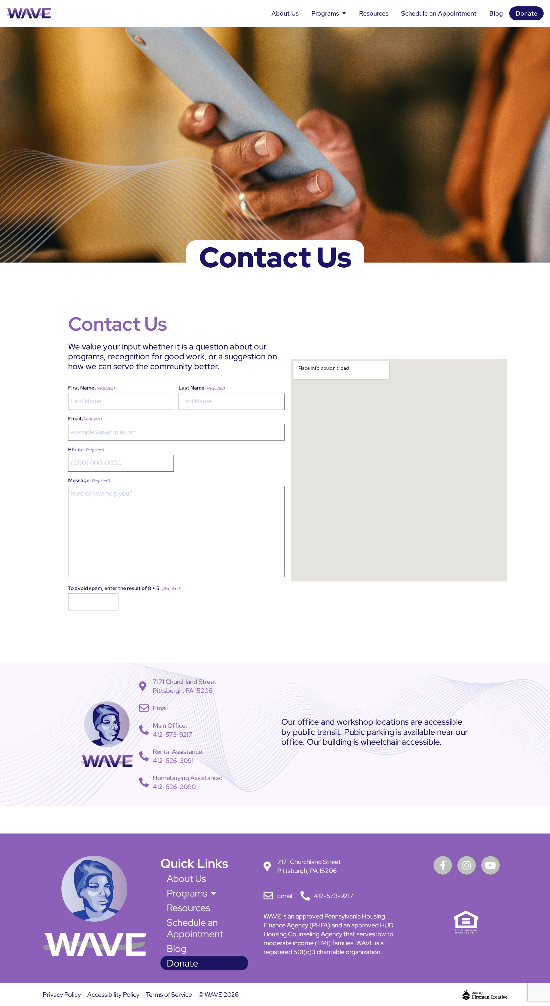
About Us (285, 13)
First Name (91, 387)
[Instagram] (466, 865)
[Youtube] (490, 865)
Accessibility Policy (113, 994)
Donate (526, 13)
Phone (86, 449)
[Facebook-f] (442, 865)
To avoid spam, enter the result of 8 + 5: (124, 588)
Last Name (202, 387)
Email (85, 418)
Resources (373, 13)
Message (89, 480)
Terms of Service (169, 994)
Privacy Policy (62, 994)
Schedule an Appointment (438, 13)
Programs (325, 13)
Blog (496, 13)
